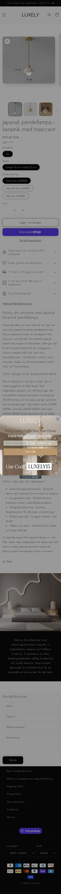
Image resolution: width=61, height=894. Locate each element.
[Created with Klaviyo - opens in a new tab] (30, 477)
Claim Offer (30, 451)
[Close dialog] (58, 419)
